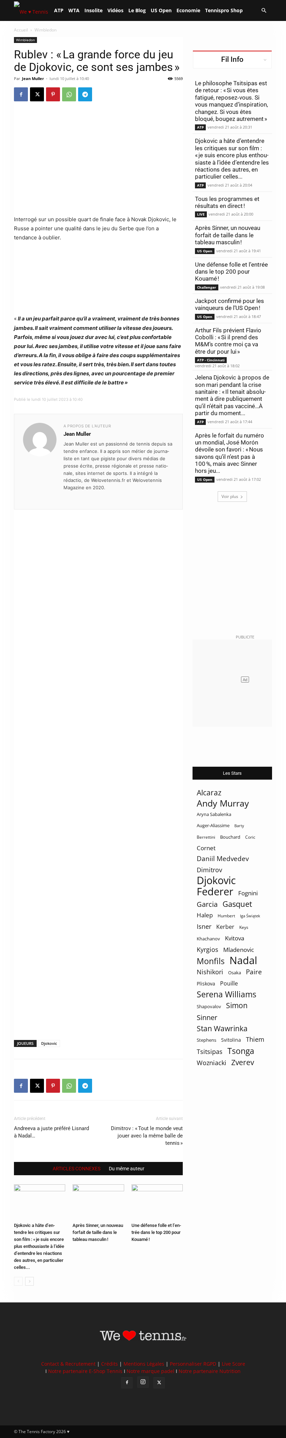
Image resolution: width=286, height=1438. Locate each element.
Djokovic (49, 1043)
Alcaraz (209, 792)
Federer (215, 891)
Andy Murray (223, 803)
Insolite (93, 10)
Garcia (207, 904)
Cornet (206, 848)
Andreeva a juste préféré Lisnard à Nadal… (51, 1132)
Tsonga (240, 1051)
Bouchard (230, 837)
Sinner (207, 1017)
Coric (250, 837)
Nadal (243, 960)
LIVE (201, 214)
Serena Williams (226, 994)
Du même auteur (126, 1168)
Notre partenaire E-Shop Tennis (85, 1371)
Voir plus (229, 496)
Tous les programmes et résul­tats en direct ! (227, 202)
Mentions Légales (143, 1363)
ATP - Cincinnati (211, 359)
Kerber (225, 927)
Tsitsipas (210, 1051)
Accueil (21, 30)
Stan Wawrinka (222, 1028)
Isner (204, 926)
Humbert (226, 916)
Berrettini (206, 837)
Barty (239, 825)
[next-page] (29, 1281)
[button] (263, 10)
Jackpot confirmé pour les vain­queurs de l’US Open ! (229, 304)
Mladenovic (238, 949)
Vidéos (115, 10)
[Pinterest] (53, 94)
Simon (237, 1005)
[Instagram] (143, 1382)
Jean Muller (33, 78)
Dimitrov (209, 869)
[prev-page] (18, 1281)
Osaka (234, 972)
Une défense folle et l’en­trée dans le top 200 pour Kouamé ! (156, 1232)
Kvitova (234, 938)
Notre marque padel (150, 1371)
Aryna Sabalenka (214, 814)
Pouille (229, 983)
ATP (58, 10)
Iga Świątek (250, 915)
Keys (243, 927)
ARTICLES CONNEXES (76, 1168)
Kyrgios (207, 949)
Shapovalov (209, 1006)
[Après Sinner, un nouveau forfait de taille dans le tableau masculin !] (98, 1202)
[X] (37, 94)
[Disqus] (98, 762)
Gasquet (237, 904)
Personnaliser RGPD (193, 1363)
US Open (161, 10)
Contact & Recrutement (68, 1363)
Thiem (255, 1039)
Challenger (206, 287)
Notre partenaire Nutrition (210, 1371)
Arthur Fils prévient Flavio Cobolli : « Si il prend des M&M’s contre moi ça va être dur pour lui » (228, 341)
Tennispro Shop (224, 10)
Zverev (242, 1062)
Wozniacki (211, 1063)
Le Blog (137, 10)
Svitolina (231, 1039)
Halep (205, 915)
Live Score (233, 1363)
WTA (74, 10)
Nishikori (210, 972)
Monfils (211, 961)
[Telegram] (85, 94)
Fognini (248, 893)
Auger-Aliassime (213, 825)
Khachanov (208, 938)
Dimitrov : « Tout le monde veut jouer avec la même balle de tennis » (147, 1135)
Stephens (206, 1040)
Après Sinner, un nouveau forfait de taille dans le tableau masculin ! (98, 1232)
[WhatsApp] (69, 94)
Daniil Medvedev (223, 858)
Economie (188, 10)
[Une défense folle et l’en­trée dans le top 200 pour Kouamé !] (157, 1202)
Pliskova (206, 983)
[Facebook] (21, 94)
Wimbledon (25, 39)
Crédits (109, 1363)
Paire (254, 972)
